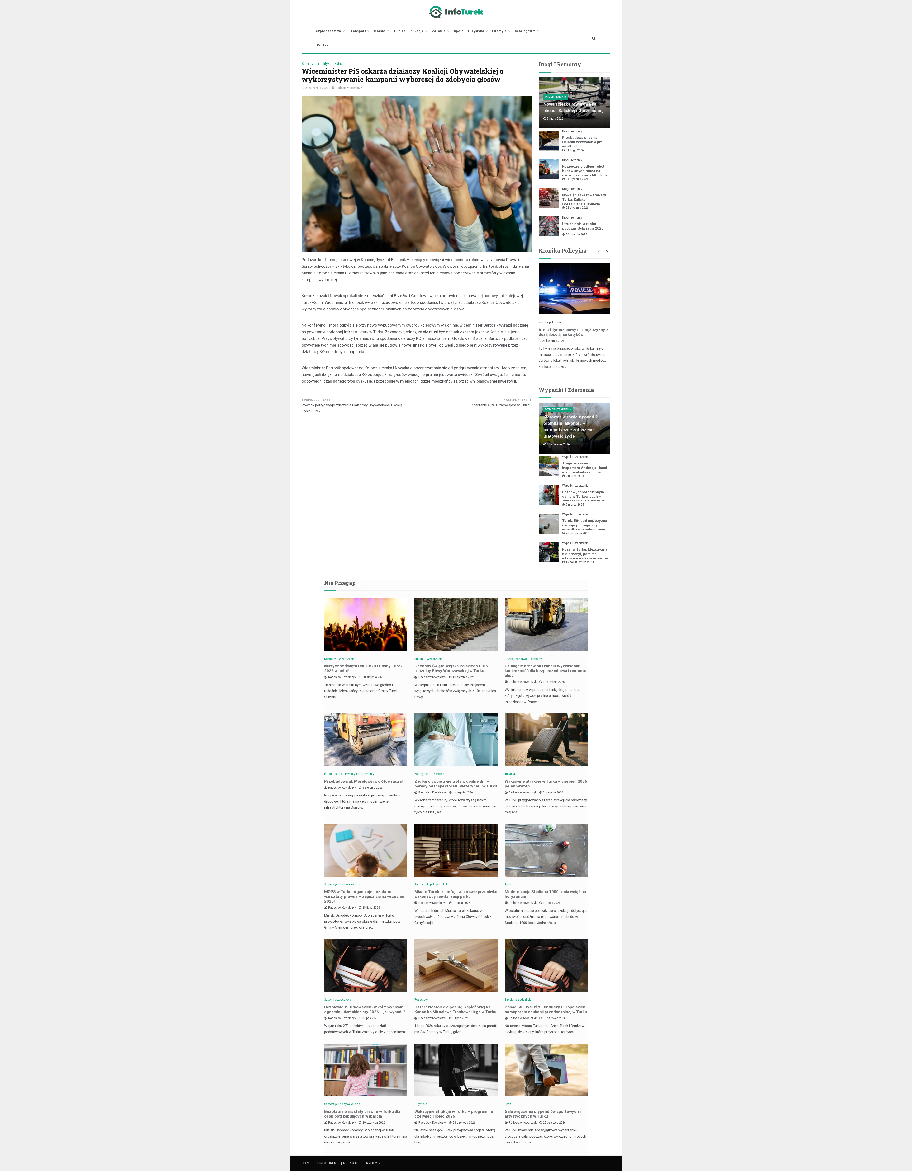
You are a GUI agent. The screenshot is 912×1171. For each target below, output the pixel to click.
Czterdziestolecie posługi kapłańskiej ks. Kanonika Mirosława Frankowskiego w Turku (455, 1009)
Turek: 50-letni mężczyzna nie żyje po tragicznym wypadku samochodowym (584, 525)
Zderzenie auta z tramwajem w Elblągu (501, 405)
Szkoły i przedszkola (337, 999)
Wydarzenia (347, 658)
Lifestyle (499, 31)
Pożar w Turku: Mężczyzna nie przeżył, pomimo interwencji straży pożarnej (585, 554)
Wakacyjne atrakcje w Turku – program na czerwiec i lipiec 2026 (453, 1114)
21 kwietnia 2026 (553, 340)
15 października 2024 (580, 562)
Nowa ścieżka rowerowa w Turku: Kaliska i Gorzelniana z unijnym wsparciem (584, 202)
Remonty (536, 658)
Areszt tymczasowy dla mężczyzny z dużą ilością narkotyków (573, 332)
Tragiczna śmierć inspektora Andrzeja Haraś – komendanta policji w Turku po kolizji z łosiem (584, 470)
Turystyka (476, 31)
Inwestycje (352, 774)
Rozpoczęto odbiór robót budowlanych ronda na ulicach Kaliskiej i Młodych (584, 171)
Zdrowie (439, 31)
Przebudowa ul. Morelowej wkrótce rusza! (363, 781)
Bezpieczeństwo (327, 31)
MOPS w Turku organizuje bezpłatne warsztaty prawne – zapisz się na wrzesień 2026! (364, 896)
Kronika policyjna (550, 322)
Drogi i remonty (555, 96)
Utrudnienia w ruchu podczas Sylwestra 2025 (582, 226)
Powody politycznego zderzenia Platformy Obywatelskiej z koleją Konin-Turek (352, 408)
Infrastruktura (333, 774)
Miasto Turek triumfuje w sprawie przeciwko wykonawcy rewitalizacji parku (455, 894)
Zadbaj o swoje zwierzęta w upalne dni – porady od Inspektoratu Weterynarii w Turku (455, 783)
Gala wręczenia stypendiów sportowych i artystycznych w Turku (543, 1114)
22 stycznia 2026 (577, 207)
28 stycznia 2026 (577, 179)
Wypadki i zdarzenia (558, 409)
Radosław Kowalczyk (349, 87)
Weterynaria (422, 774)
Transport (357, 31)
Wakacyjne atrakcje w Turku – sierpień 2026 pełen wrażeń (546, 783)
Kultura (419, 658)
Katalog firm (525, 31)
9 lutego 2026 (575, 150)
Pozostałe (421, 999)
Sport (458, 31)
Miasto (379, 31)
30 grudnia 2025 (576, 234)
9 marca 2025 (575, 476)
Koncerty (330, 658)
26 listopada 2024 (577, 533)
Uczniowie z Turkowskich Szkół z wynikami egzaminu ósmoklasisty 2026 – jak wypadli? (364, 1009)
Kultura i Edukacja (408, 31)
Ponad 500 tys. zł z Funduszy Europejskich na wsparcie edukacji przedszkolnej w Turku (546, 1009)
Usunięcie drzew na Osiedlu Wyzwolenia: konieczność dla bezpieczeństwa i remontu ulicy (545, 671)
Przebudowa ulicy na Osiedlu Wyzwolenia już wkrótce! (582, 142)
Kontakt (323, 45)
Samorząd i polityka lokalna (322, 64)
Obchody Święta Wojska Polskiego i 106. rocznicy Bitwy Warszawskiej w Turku (451, 668)
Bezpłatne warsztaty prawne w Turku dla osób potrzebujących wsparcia (362, 1114)
